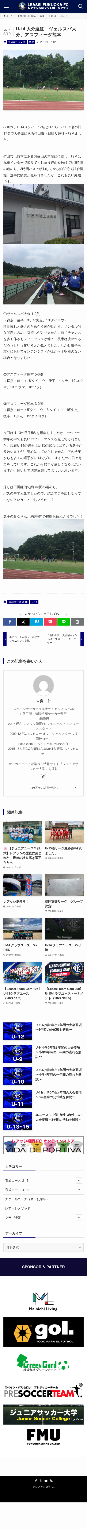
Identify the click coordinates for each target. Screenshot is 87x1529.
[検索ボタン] (80, 6)
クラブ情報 (13, 1217)
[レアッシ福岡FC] (43, 6)
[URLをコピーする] (77, 622)
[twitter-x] (41, 1481)
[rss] (51, 1481)
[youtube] (46, 1481)
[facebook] (36, 1481)
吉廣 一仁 (43, 701)
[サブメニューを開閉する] (79, 1180)
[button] (9, 622)
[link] (43, 776)
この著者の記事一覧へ (43, 787)
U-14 (31, 41)
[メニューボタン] (6, 6)
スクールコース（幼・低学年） (27, 1199)
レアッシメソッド (17, 1208)
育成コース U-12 (17, 1189)
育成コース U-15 (17, 41)
